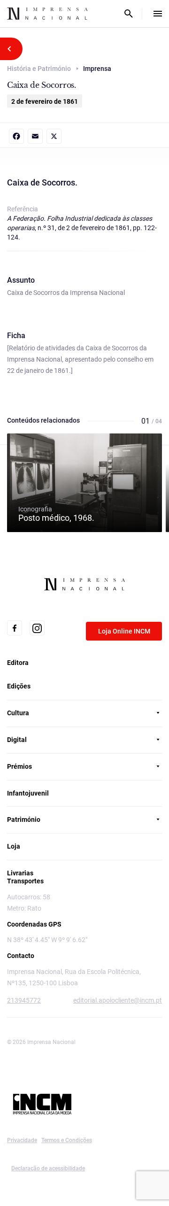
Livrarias (20, 873)
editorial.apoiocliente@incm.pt (117, 1000)
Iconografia (56, 513)
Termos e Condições (66, 1140)
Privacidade (22, 1140)
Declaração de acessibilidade (48, 1168)
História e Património (39, 68)
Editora (18, 662)
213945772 (24, 1000)
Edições (19, 686)
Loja (13, 846)
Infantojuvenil (28, 793)
